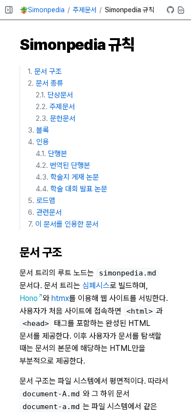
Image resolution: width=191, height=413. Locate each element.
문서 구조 (48, 71)
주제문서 (84, 10)
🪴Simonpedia (42, 10)
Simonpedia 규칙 (129, 10)
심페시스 (96, 285)
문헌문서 (62, 118)
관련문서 (49, 212)
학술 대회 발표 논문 (78, 188)
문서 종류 (49, 83)
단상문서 (60, 95)
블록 (42, 130)
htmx (60, 298)
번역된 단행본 (70, 165)
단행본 (57, 153)
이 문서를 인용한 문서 (66, 224)
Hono (29, 298)
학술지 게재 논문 (74, 177)
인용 (42, 142)
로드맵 (45, 200)
